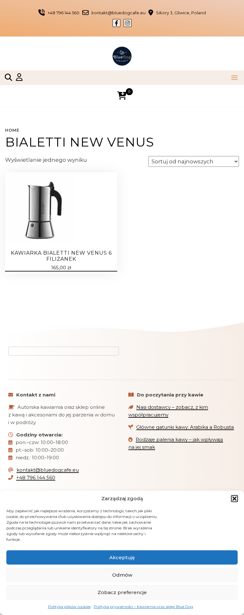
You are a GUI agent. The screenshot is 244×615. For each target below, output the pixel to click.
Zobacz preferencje (122, 592)
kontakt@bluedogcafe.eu (48, 470)
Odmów (122, 575)
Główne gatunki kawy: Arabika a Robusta (185, 427)
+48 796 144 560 (35, 477)
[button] (234, 498)
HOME (12, 130)
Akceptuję (122, 557)
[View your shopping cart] (121, 95)
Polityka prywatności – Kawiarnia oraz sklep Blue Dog (143, 606)
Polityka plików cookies (69, 606)
